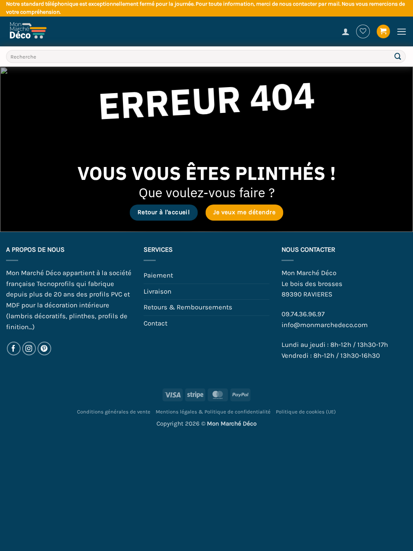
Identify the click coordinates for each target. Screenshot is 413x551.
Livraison (157, 291)
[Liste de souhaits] (363, 31)
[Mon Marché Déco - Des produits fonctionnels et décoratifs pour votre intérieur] (32, 31)
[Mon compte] (346, 31)
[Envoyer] (398, 57)
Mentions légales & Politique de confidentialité (213, 412)
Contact (155, 323)
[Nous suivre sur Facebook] (14, 349)
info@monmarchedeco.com (325, 325)
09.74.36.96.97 (303, 314)
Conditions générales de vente (113, 412)
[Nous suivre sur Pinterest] (45, 349)
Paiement (158, 275)
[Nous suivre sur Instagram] (29, 349)
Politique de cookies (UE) (306, 412)
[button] (383, 31)
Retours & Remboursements (188, 307)
